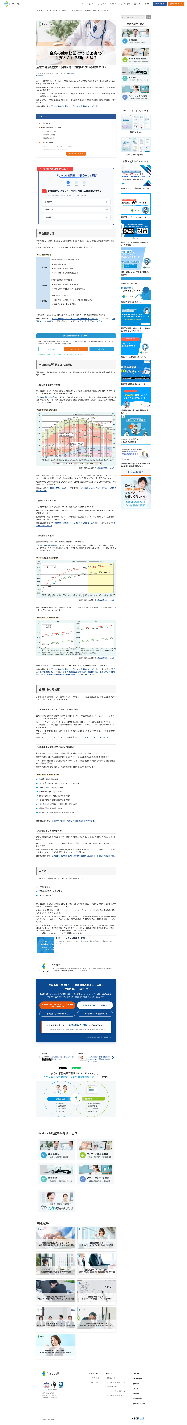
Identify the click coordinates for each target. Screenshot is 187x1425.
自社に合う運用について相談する (95, 1005)
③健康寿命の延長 (48, 138)
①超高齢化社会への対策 (50, 131)
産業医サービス (111, 1378)
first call (63, 925)
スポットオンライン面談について (95, 1014)
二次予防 (89, 321)
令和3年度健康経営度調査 (84, 821)
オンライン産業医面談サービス (116, 1382)
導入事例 (113, 4)
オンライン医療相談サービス (115, 1395)
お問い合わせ (159, 4)
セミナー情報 (125, 4)
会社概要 (136, 1393)
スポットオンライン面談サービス (116, 1391)
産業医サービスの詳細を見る (57, 1014)
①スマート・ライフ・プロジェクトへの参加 (57, 146)
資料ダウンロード (176, 4)
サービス (101, 4)
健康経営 (65, 10)
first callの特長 (95, 1378)
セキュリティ (94, 1382)
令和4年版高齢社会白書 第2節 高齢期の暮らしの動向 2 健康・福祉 (66, 674)
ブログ (147, 4)
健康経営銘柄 (66, 821)
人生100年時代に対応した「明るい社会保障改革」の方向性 (75, 106)
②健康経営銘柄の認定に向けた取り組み (55, 149)
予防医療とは (45, 123)
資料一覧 (137, 4)
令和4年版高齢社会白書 (47, 397)
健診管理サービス (112, 1386)
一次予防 (79, 321)
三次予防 (98, 321)
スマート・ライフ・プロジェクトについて (90, 737)
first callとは (87, 4)
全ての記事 (53, 10)
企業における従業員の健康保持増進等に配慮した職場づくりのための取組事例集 (83, 856)
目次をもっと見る (75, 153)
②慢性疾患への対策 (49, 135)
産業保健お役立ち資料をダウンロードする (57, 1005)
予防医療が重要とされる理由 (51, 127)
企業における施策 (47, 142)
